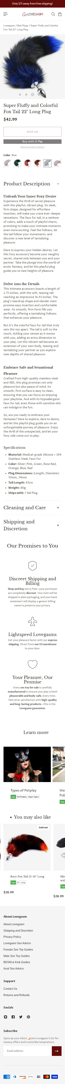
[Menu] (5, 14)
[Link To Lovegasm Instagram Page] (5, 1017)
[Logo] (32, 14)
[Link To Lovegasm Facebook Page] (13, 1017)
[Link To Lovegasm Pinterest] (28, 1017)
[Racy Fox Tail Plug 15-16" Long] (27, 847)
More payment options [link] (32, 147)
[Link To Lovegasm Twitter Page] (21, 1017)
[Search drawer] (53, 14)
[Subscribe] (57, 1051)
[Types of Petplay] (27, 775)
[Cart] (59, 14)
